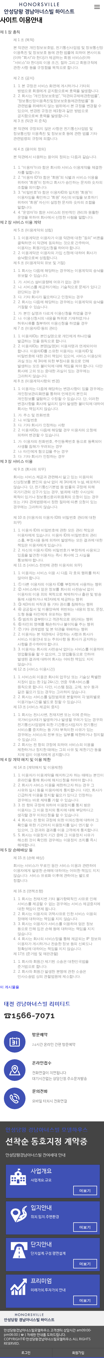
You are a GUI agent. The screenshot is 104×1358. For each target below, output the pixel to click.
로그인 (26, 1352)
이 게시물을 (9, 987)
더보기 (85, 1190)
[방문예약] (15, 1042)
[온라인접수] (15, 1070)
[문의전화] (15, 1098)
